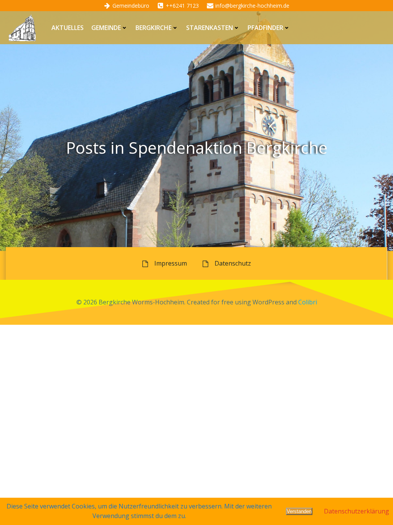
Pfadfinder (265, 27)
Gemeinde (106, 27)
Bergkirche (153, 27)
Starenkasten (209, 27)
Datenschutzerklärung (356, 511)
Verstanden (299, 511)
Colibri (307, 302)
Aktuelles (67, 27)
